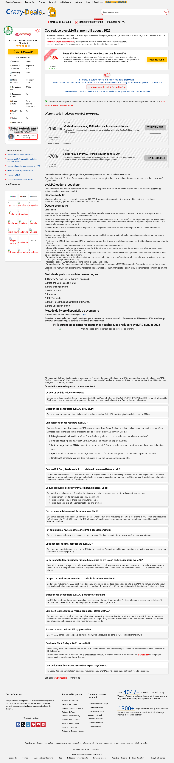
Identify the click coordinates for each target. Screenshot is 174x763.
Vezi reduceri (156, 59)
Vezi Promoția (155, 127)
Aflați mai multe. (141, 743)
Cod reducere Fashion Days (98, 704)
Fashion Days (30, 2)
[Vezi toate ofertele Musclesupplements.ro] (23, 196)
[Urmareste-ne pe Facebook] (18, 724)
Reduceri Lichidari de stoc (71, 727)
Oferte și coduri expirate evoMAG (20, 171)
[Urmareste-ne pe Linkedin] (43, 724)
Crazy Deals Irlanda (158, 758)
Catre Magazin (24, 52)
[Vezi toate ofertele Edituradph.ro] (23, 213)
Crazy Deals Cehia (138, 758)
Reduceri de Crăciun (69, 704)
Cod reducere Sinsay (95, 707)
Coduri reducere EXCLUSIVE (116, 2)
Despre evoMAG (13, 175)
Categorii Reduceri (60, 22)
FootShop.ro (98, 2)
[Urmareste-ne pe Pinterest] (33, 724)
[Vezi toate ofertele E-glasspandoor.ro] (33, 196)
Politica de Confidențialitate (77, 758)
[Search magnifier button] (165, 12)
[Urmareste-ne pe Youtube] (38, 724)
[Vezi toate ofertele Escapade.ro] (33, 204)
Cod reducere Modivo (95, 719)
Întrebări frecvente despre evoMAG (20, 180)
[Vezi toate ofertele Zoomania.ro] (13, 196)
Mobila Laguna (65, 2)
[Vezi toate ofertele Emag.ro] (33, 230)
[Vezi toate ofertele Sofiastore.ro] (33, 251)
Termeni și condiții (99, 758)
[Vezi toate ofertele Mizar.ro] (33, 241)
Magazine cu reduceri (90, 21)
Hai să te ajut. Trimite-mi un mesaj (26, 136)
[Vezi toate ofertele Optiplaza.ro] (13, 222)
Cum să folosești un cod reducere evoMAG (23, 166)
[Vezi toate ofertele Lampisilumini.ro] (23, 241)
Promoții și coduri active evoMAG (20, 155)
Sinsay (88, 2)
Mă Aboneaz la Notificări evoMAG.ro (107, 87)
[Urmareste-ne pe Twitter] (23, 724)
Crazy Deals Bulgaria (119, 758)
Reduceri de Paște (68, 712)
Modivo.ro (78, 2)
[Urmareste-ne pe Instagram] (28, 724)
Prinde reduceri (156, 158)
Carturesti (52, 2)
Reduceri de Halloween (70, 723)
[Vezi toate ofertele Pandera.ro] (23, 230)
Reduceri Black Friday (70, 701)
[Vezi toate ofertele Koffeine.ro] (13, 251)
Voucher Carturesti (95, 715)
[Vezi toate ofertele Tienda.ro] (23, 222)
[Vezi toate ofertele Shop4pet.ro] (23, 251)
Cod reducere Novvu (95, 723)
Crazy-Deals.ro (60, 678)
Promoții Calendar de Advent (72, 708)
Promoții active (116, 22)
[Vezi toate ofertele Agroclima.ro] (13, 230)
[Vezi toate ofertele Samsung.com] (33, 213)
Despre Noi (13, 758)
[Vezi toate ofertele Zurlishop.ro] (33, 222)
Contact (25, 758)
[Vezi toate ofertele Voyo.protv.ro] (13, 204)
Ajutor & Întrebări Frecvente (43, 758)
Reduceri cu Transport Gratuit (73, 731)
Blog (60, 758)
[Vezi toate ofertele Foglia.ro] (13, 213)
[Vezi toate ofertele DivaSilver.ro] (23, 204)
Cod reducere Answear (96, 711)
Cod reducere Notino (95, 726)
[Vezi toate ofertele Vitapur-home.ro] (13, 241)
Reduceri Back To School (71, 720)
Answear (42, 2)
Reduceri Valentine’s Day (71, 716)
